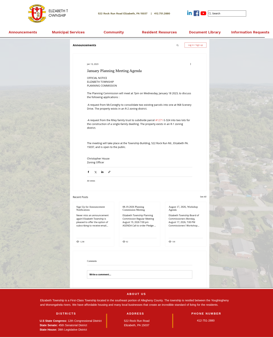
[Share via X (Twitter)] (95, 172)
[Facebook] (196, 13)
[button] (68, 31)
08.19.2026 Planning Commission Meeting (134, 208)
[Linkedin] (189, 13)
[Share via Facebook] (88, 172)
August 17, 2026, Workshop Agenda (183, 208)
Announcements (84, 45)
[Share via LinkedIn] (102, 172)
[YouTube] (203, 13)
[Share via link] (109, 172)
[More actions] (190, 64)
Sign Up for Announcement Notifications (90, 208)
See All (203, 196)
